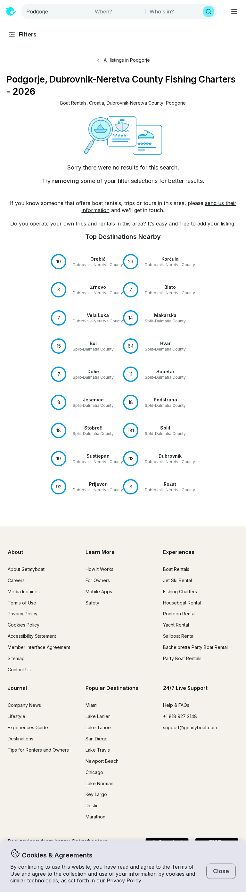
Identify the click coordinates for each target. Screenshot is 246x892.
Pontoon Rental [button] (179, 613)
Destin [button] (92, 805)
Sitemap (16, 658)
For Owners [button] (98, 580)
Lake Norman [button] (99, 783)
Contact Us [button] (19, 669)
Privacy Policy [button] (124, 880)
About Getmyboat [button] (26, 569)
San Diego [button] (97, 738)
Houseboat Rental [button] (182, 602)
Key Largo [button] (96, 794)
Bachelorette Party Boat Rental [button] (195, 647)
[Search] (208, 11)
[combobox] (56, 11)
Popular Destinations (112, 688)
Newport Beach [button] (102, 761)
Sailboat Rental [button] (178, 636)
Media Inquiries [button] (24, 591)
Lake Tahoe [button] (98, 727)
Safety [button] (92, 602)
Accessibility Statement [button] (32, 636)
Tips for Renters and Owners (38, 750)
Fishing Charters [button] (180, 591)
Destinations (20, 738)
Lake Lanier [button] (98, 716)
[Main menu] (234, 11)
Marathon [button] (95, 816)
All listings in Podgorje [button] (127, 60)
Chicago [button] (94, 772)
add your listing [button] (215, 223)
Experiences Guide (28, 727)
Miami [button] (91, 705)
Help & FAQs (176, 705)
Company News (24, 705)
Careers (16, 580)
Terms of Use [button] (22, 602)
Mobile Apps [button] (99, 591)
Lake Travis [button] (98, 750)
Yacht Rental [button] (176, 625)
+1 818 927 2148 (180, 716)
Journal (17, 688)
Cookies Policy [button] (23, 625)
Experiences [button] (178, 552)
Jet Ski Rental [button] (177, 580)
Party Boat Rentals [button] (182, 658)
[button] (73, 103)
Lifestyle (16, 716)
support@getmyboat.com (190, 727)
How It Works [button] (99, 569)
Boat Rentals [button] (176, 569)
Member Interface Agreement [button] (39, 647)
